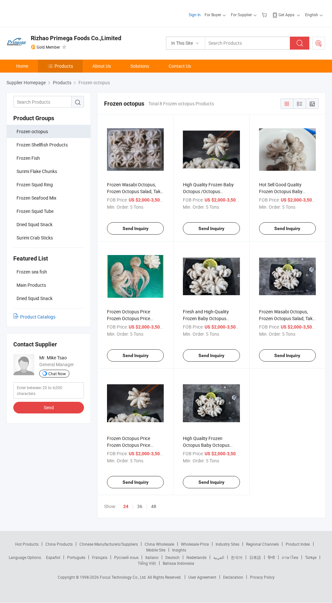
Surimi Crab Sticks (35, 238)
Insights (179, 549)
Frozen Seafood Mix (36, 198)
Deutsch (172, 557)
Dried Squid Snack (35, 224)
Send (49, 407)
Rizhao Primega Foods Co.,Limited (76, 38)
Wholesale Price (195, 544)
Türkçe (310, 557)
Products (63, 66)
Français (99, 557)
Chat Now (57, 373)
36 (139, 506)
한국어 (237, 557)
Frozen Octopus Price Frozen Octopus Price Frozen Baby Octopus (128, 318)
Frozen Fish (28, 158)
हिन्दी (271, 557)
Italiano (152, 557)
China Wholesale (159, 544)
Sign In (195, 14)
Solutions (139, 66)
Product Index (298, 544)
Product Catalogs (37, 317)
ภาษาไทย (290, 557)
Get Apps (286, 14)
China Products (59, 544)
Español (53, 557)
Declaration (233, 577)
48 (153, 506)
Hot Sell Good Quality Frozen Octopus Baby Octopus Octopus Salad (283, 191)
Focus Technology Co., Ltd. (124, 577)
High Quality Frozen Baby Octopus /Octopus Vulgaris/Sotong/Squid (208, 191)
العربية (218, 557)
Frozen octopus (32, 131)
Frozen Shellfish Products (42, 145)
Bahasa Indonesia (178, 563)
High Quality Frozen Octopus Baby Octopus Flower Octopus (206, 445)
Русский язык (126, 557)
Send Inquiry (135, 228)
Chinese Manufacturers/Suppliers (108, 544)
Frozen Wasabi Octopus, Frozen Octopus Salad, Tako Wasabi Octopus (135, 191)
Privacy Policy (262, 577)
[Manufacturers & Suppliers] (48, 12)
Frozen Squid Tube (35, 211)
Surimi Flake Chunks (37, 171)
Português (76, 557)
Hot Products (27, 544)
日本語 (255, 557)
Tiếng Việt (147, 563)
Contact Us (180, 66)
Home (22, 66)
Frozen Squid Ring (35, 184)
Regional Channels (262, 544)
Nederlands (196, 557)
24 (125, 506)
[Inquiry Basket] (265, 14)
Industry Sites (227, 544)
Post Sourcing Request (319, 43)
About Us (101, 66)
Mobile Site (155, 549)
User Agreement (202, 577)
